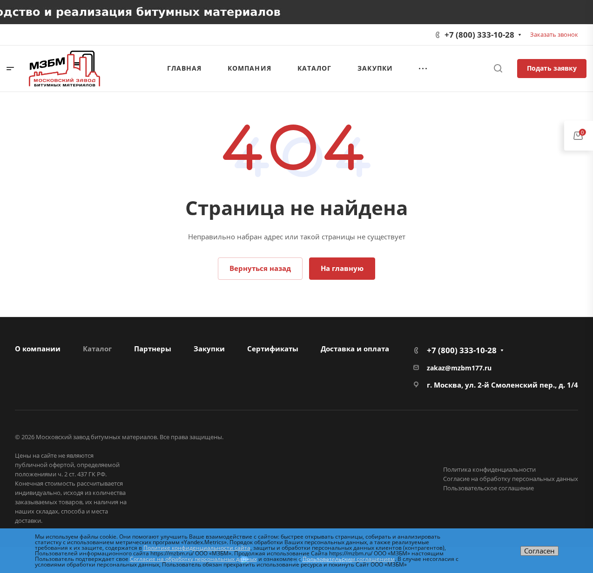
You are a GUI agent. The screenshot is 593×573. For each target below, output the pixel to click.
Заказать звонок (554, 34)
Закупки (209, 348)
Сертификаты (272, 348)
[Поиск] (497, 68)
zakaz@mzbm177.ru (459, 367)
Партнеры (152, 348)
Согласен (539, 550)
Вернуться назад (260, 268)
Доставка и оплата (355, 348)
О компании (38, 348)
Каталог (97, 348)
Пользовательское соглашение (488, 488)
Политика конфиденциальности (489, 469)
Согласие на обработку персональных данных (510, 478)
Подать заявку (552, 68)
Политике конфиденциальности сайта (196, 548)
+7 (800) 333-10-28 (479, 34)
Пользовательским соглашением (349, 559)
